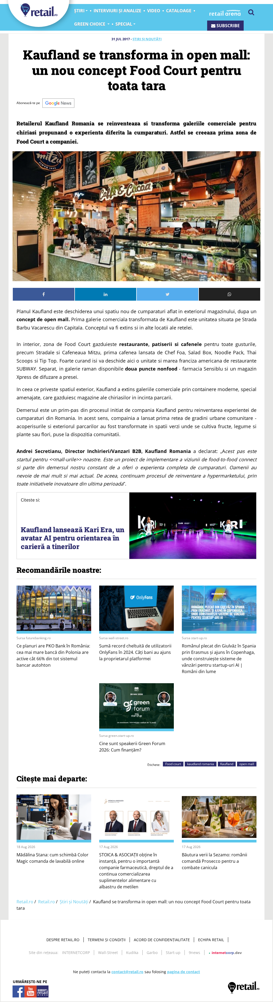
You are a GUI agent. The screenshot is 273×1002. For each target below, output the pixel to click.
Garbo (152, 952)
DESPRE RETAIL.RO (62, 939)
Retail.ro (25, 902)
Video (153, 11)
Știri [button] (79, 11)
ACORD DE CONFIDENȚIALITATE (162, 939)
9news (194, 952)
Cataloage (178, 11)
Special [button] (123, 24)
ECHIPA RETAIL (211, 939)
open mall (246, 764)
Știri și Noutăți (147, 39)
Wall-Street (108, 952)
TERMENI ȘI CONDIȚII (107, 939)
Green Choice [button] (90, 24)
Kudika (132, 952)
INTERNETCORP (76, 952)
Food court (173, 764)
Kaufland (226, 764)
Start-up (173, 952)
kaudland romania (200, 764)
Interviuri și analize (117, 11)
